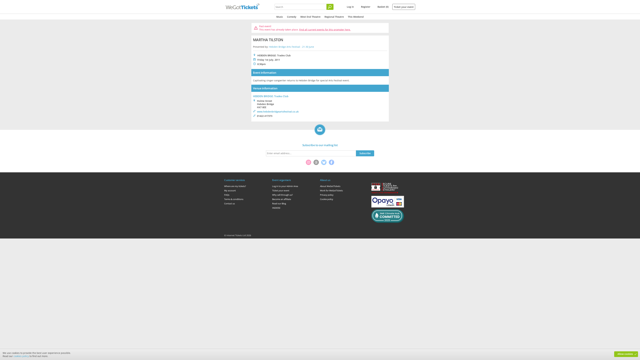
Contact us (229, 203)
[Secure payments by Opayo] (387, 206)
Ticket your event (404, 6)
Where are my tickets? (235, 186)
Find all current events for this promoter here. (325, 29)
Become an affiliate (281, 199)
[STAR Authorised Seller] (384, 193)
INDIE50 (276, 207)
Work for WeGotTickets (331, 190)
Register (365, 6)
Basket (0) (383, 6)
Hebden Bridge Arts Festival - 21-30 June (291, 46)
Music (279, 16)
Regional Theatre (334, 16)
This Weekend (356, 16)
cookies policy (21, 356)
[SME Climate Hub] (387, 222)
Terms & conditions (233, 199)
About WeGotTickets (330, 186)
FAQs (226, 194)
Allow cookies (625, 354)
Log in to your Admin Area (285, 186)
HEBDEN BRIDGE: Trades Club (270, 96)
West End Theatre (310, 16)
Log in (350, 6)
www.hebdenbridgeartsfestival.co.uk (278, 111)
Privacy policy (327, 194)
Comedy (291, 16)
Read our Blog (279, 203)
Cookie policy (326, 199)
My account (230, 190)
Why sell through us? (282, 194)
